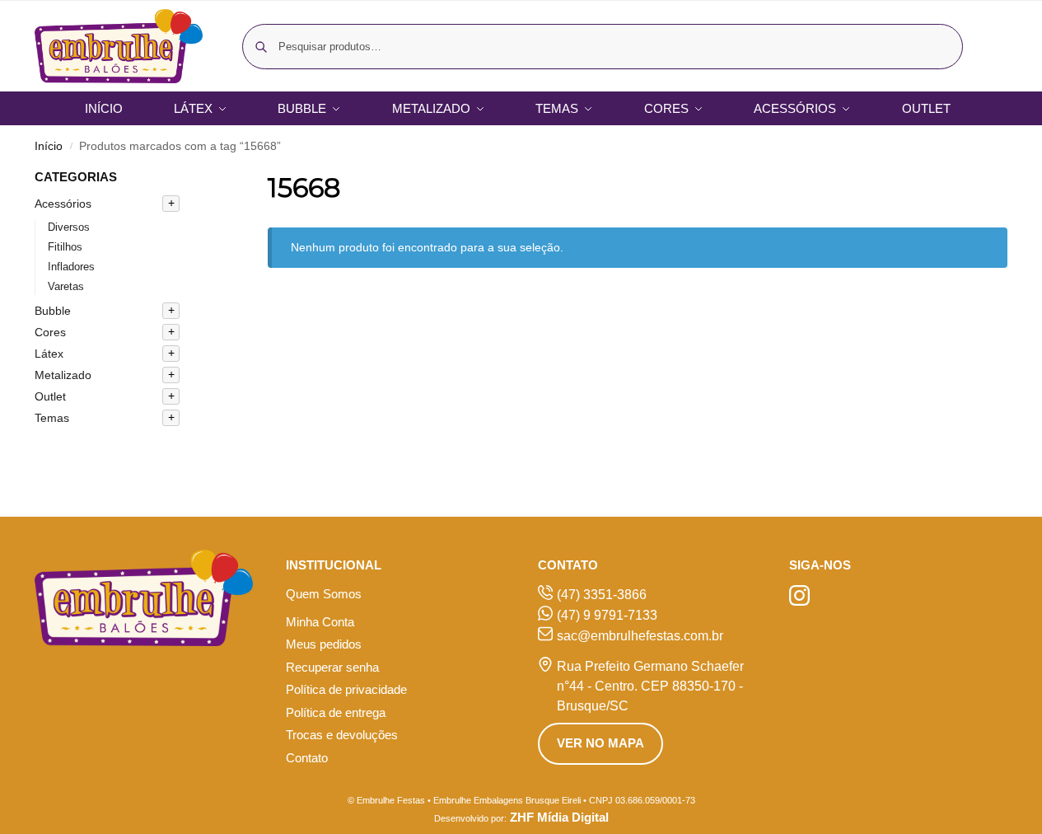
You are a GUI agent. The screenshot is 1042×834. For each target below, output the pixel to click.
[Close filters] (205, 178)
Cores (50, 332)
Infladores (71, 266)
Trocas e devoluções (342, 735)
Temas (52, 417)
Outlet (50, 396)
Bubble (53, 310)
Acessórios (63, 203)
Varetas (66, 286)
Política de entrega (335, 712)
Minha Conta (320, 622)
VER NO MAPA (600, 743)
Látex (49, 353)
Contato (307, 758)
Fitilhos (65, 247)
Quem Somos (324, 594)
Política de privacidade (346, 689)
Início (49, 146)
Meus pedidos (324, 644)
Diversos (69, 227)
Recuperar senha (332, 667)
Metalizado (63, 375)
